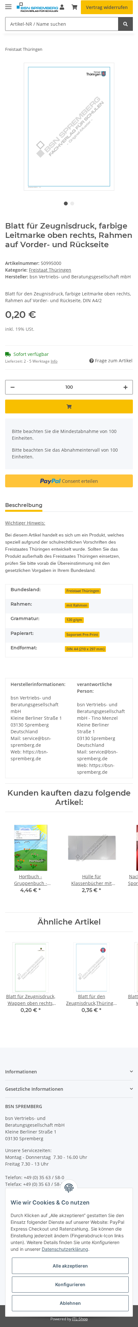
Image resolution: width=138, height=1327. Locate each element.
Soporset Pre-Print (82, 634)
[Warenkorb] (74, 7)
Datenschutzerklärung (65, 1249)
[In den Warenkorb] (69, 406)
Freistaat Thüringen (50, 270)
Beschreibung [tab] (23, 505)
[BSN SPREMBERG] (37, 7)
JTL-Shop (80, 1319)
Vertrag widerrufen (107, 7)
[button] (69, 1071)
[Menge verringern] (12, 387)
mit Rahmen (76, 605)
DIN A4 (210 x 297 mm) (85, 649)
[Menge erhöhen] (125, 387)
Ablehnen (70, 1303)
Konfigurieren (70, 1284)
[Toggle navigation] (8, 4)
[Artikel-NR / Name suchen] (125, 24)
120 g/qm (74, 620)
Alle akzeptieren (70, 1265)
